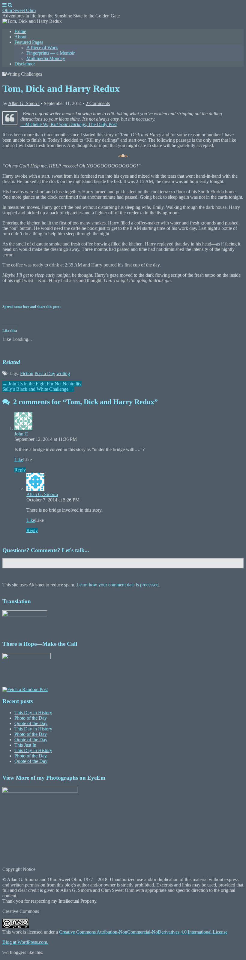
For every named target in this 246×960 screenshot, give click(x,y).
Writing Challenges (24, 74)
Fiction (26, 373)
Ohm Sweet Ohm (19, 10)
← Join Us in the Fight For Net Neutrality (42, 383)
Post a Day (44, 373)
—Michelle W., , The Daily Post (68, 124)
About (20, 36)
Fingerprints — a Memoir (50, 53)
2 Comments (98, 103)
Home (20, 31)
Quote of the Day (30, 723)
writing (63, 373)
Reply (20, 469)
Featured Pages (28, 42)
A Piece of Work (42, 47)
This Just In (25, 745)
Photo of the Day (30, 718)
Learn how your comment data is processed (117, 584)
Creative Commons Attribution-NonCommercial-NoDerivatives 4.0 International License (143, 931)
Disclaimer (24, 63)
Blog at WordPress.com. (25, 942)
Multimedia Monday (45, 58)
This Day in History (33, 712)
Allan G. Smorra (24, 103)
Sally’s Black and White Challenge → (38, 389)
